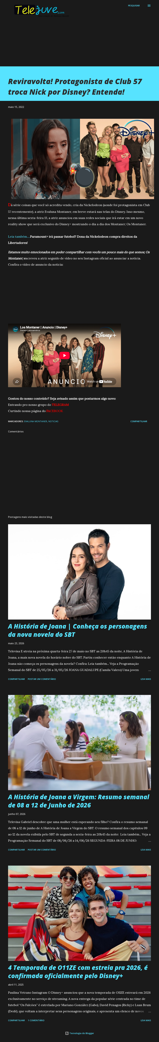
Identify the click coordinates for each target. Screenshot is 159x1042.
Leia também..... (19, 236)
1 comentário (36, 1020)
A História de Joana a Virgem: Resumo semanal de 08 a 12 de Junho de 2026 (78, 801)
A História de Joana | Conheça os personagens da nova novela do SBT (77, 630)
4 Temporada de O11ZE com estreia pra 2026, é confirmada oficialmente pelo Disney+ (78, 971)
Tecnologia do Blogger (81, 1033)
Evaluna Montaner (35, 421)
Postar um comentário (42, 679)
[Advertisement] (79, 44)
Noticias (53, 421)
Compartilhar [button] (138, 421)
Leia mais (146, 679)
